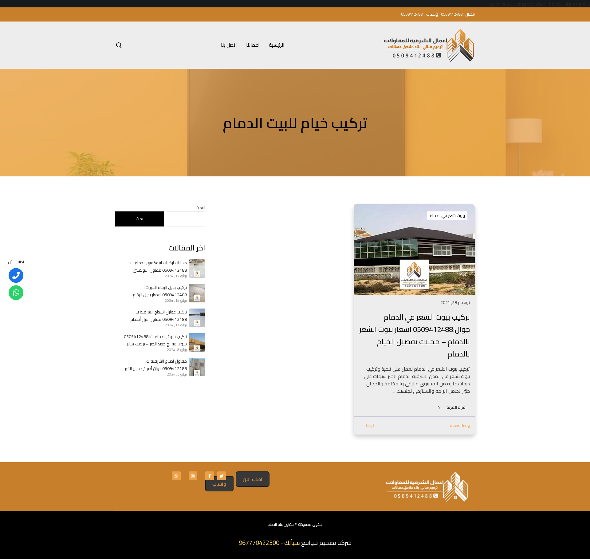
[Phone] (16, 275)
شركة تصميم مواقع (326, 542)
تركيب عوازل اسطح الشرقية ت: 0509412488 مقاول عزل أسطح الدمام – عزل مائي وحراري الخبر (158, 315)
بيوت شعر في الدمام (447, 215)
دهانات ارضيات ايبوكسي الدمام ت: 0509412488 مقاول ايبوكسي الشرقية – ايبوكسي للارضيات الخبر (158, 266)
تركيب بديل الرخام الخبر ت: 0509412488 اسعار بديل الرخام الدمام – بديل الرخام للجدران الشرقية (156, 291)
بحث (139, 219)
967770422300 (259, 542)
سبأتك (292, 542)
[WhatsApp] (16, 292)
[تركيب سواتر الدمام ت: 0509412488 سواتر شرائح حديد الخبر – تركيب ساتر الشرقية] (196, 342)
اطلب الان (252, 479)
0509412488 (451, 14)
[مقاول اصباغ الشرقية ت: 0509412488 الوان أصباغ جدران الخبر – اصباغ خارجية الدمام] (196, 366)
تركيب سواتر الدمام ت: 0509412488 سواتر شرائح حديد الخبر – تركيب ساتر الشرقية (155, 340)
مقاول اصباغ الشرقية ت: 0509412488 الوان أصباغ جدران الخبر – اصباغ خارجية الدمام (156, 364)
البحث (200, 208)
